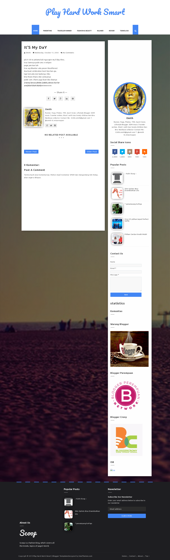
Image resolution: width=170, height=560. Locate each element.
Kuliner (100, 31)
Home (35, 31)
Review (111, 31)
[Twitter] (122, 151)
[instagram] (129, 151)
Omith (28, 53)
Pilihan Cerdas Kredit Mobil (136, 234)
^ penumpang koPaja (133, 204)
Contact (132, 556)
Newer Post (31, 152)
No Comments (68, 53)
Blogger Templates (60, 556)
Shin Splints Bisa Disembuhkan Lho (132, 189)
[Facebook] (114, 151)
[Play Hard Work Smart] (28, 533)
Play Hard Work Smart (85, 11)
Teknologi (124, 31)
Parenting (47, 31)
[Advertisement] (129, 61)
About (140, 556)
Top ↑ (147, 556)
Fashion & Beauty (84, 31)
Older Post (92, 152)
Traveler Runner (64, 31)
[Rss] (144, 151)
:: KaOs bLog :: (130, 173)
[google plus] (137, 151)
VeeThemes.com (85, 556)
